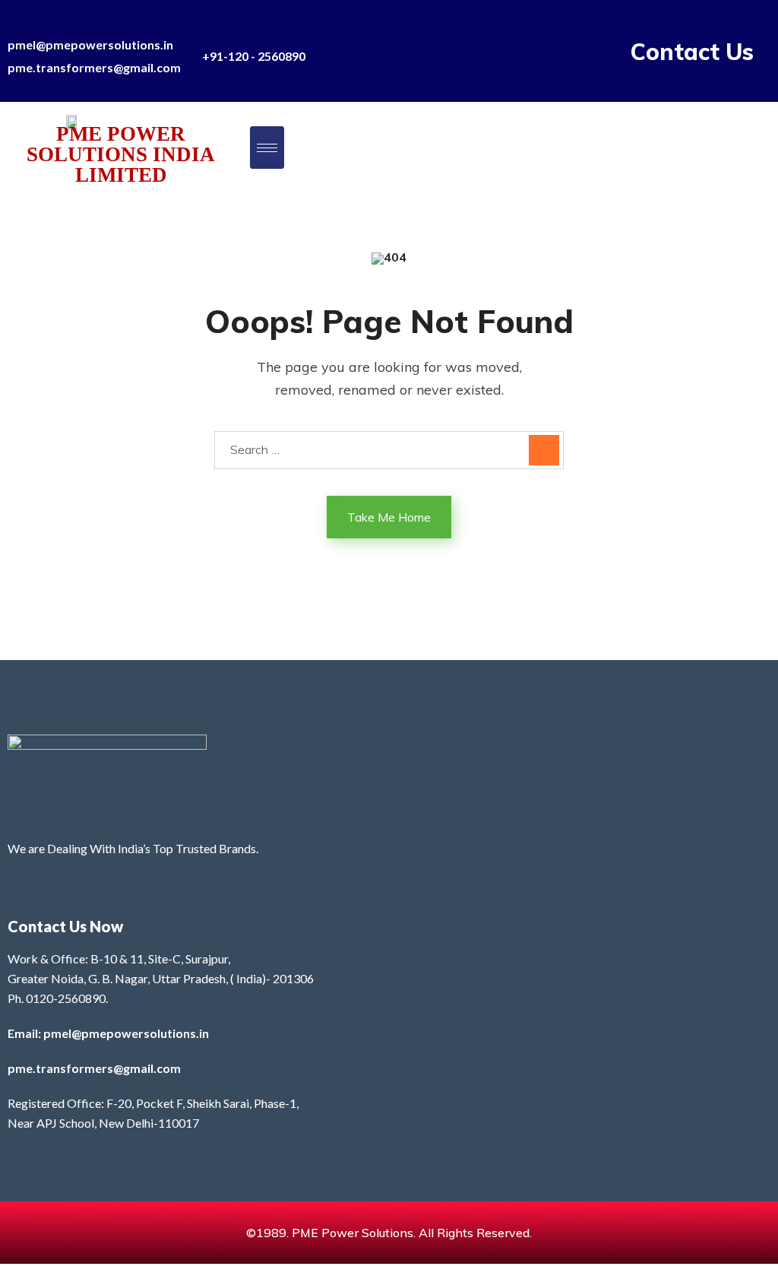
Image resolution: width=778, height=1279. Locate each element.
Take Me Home (389, 517)
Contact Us (692, 51)
